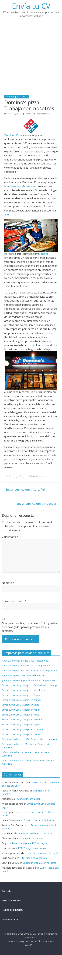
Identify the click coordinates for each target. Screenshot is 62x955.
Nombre (8, 583)
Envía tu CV (31, 6)
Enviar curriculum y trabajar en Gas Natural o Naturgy (29, 685)
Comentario (10, 537)
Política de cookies (11, 900)
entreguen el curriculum (22, 186)
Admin (29, 113)
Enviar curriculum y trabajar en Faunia (21, 734)
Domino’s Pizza (13, 135)
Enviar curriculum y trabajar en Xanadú (21, 699)
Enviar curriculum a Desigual (43, 852)
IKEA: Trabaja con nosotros (31, 848)
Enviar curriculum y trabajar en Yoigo (21, 704)
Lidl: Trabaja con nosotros (33, 857)
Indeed (44, 253)
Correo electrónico (14, 601)
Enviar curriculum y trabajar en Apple (20, 724)
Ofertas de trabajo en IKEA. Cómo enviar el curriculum (30, 739)
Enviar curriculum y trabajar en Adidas (21, 714)
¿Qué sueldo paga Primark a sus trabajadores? (26, 665)
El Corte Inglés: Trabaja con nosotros (33, 833)
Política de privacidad (13, 909)
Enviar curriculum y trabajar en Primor (21, 695)
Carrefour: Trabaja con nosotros (39, 862)
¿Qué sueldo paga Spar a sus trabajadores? (24, 675)
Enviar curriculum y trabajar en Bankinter (23, 729)
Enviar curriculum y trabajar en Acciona (22, 719)
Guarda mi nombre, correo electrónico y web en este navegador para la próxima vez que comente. (30, 627)
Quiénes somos (10, 919)
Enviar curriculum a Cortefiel (23, 489)
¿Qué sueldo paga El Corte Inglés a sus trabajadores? (29, 670)
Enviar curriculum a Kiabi (30, 838)
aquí (6, 214)
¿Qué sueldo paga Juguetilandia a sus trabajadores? (28, 680)
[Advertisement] (31, 54)
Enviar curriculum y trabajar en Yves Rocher (24, 690)
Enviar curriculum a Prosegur (38, 503)
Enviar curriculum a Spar (27, 798)
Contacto (6, 890)
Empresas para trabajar (16, 96)
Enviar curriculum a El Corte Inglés (29, 843)
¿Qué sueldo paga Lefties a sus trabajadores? (25, 660)
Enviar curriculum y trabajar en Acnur (21, 709)
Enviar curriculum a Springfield (39, 820)
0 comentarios (43, 113)
